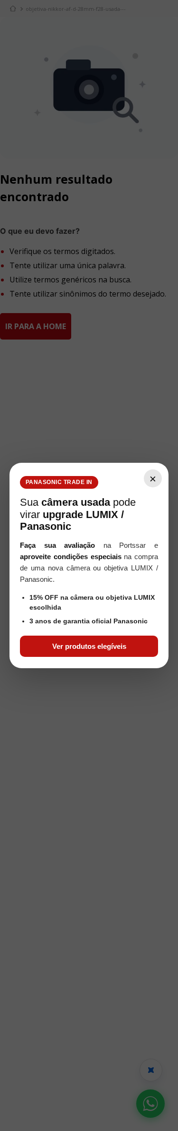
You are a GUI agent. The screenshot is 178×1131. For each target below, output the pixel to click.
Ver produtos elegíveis (89, 646)
